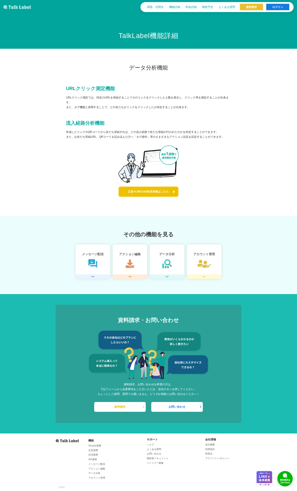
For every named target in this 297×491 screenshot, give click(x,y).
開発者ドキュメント (157, 458)
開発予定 (207, 7)
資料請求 (251, 7)
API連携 (92, 459)
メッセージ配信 (96, 464)
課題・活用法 (155, 7)
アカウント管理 (96, 477)
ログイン (277, 7)
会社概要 (210, 444)
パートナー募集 (155, 463)
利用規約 (210, 449)
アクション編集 (96, 468)
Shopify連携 (94, 445)
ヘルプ (150, 444)
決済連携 (93, 454)
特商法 (208, 453)
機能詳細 (174, 7)
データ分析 (94, 473)
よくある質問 (227, 7)
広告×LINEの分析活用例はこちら (148, 191)
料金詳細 (191, 7)
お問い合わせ (177, 406)
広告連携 (93, 450)
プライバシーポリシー (217, 458)
